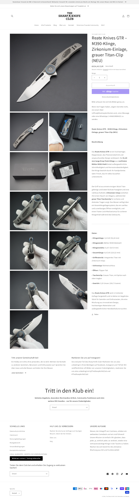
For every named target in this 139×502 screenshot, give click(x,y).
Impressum (14, 435)
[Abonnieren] (86, 407)
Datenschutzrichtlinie (17, 431)
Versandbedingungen (17, 447)
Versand (105, 69)
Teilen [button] (96, 314)
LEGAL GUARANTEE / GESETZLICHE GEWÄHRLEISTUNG (28, 454)
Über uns (53, 438)
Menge (94, 73)
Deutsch (14, 493)
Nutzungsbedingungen (18, 439)
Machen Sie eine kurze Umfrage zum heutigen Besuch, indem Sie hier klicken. (66, 432)
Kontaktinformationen (18, 450)
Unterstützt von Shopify (123, 496)
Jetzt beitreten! (17, 373)
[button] (12, 16)
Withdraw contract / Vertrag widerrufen (26, 458)
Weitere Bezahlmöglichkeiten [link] (110, 97)
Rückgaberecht (15, 443)
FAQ (51, 441)
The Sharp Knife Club (111, 496)
